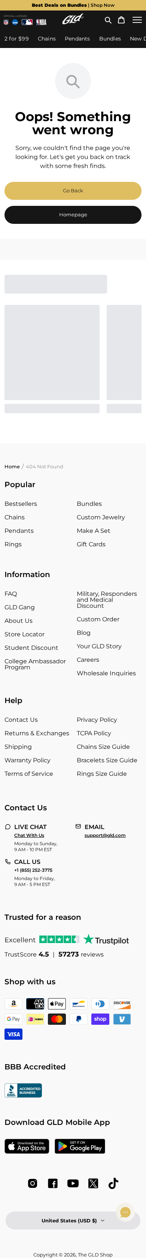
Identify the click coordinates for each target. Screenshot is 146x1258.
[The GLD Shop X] (93, 1183)
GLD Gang (19, 607)
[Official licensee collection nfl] (6, 22)
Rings (13, 544)
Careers (88, 659)
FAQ (10, 593)
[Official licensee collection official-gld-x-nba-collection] (41, 22)
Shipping (18, 746)
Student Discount (31, 647)
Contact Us (21, 719)
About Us (18, 620)
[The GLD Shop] (73, 22)
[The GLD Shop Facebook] (53, 1183)
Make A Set (93, 530)
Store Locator (24, 634)
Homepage (73, 214)
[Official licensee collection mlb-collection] (27, 22)
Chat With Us (29, 835)
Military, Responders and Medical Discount (107, 599)
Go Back (73, 190)
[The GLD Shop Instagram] (32, 1183)
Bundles (89, 503)
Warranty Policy (27, 760)
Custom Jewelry (101, 517)
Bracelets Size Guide (107, 760)
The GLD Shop (95, 1255)
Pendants (19, 530)
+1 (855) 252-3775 (33, 870)
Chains (14, 517)
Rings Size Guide (102, 773)
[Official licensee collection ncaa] (15, 22)
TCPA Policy (94, 733)
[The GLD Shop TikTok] (113, 1183)
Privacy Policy (97, 719)
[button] (108, 20)
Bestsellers (20, 503)
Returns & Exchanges (36, 733)
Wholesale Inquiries (106, 673)
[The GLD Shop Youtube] (73, 1183)
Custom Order (98, 619)
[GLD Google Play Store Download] (80, 1147)
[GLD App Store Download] (26, 1147)
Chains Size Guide (103, 746)
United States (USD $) (69, 1221)
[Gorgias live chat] (125, 1212)
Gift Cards (91, 544)
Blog (84, 632)
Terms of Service (28, 773)
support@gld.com (105, 835)
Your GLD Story (99, 646)
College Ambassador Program (35, 664)
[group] (73, 5)
